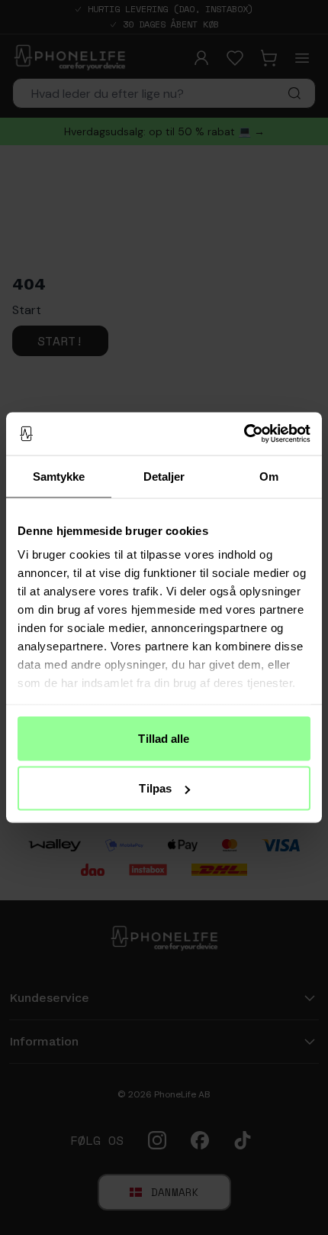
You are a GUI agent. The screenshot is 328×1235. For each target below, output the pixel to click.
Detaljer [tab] (164, 475)
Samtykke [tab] (59, 475)
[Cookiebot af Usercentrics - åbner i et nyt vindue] (243, 434)
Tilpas (155, 788)
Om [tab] (268, 475)
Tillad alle (163, 737)
